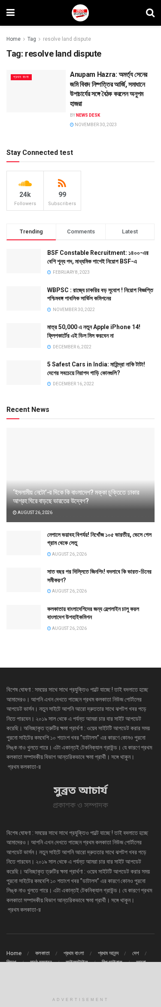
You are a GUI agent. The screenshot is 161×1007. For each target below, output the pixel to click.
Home (13, 39)
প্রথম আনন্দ (108, 953)
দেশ (135, 953)
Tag (31, 39)
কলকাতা (42, 953)
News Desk (88, 115)
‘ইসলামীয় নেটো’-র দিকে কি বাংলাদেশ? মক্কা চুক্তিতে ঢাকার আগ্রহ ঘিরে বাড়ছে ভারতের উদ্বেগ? (76, 496)
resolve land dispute (67, 39)
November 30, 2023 (95, 124)
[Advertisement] (80, 977)
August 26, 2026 (34, 512)
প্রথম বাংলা (21, 77)
